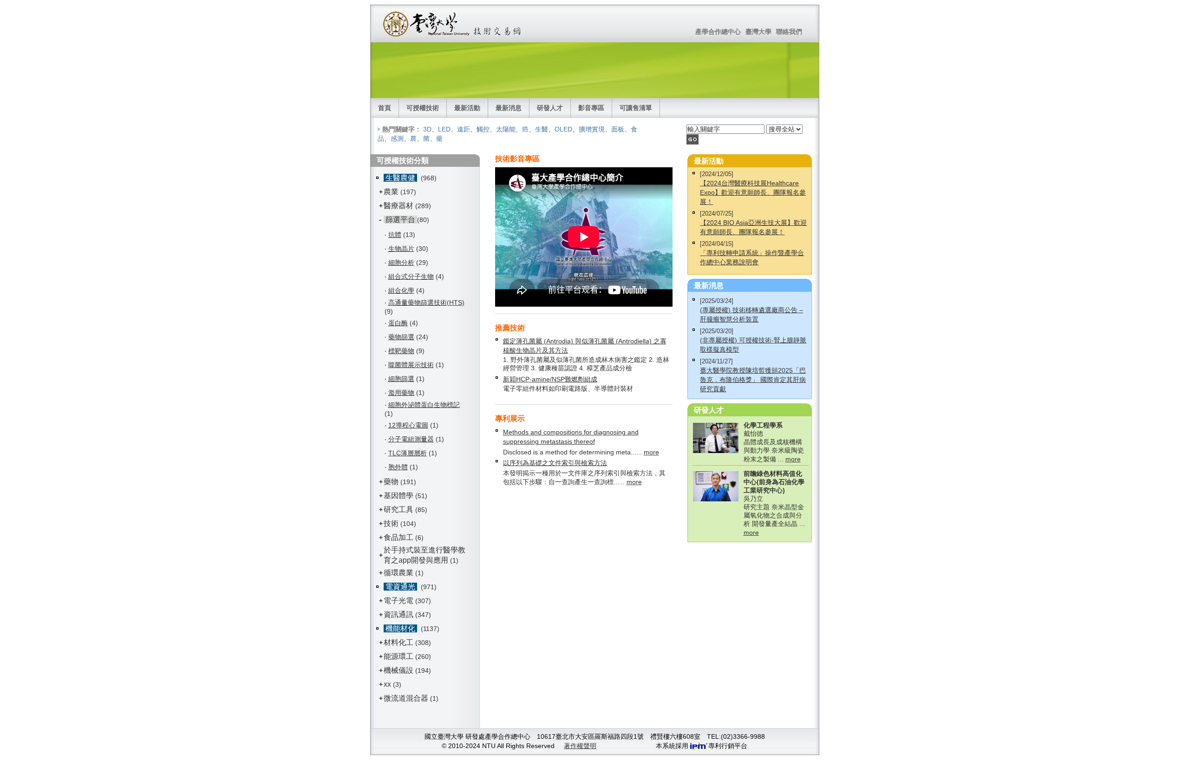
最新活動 (467, 108)
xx (387, 684)
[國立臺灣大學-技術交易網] (452, 23)
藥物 (391, 482)
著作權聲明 (580, 745)
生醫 (541, 129)
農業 (391, 192)
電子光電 (398, 601)
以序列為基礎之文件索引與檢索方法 (555, 463)
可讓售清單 (636, 108)
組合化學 (401, 290)
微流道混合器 (406, 698)
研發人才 (550, 108)
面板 (617, 129)
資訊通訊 (398, 614)
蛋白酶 (398, 323)
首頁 (384, 108)
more (651, 452)
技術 (391, 523)
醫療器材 (399, 206)
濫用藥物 (401, 392)
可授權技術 (422, 108)
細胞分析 (401, 262)
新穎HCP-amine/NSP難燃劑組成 (550, 379)
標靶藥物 (401, 351)
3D (427, 129)
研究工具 (398, 509)
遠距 (463, 129)
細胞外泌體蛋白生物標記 (424, 404)
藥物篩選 (401, 337)
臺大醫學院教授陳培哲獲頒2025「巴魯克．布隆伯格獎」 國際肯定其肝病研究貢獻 (753, 380)
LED (444, 129)
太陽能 (506, 129)
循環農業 (398, 573)
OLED (563, 129)
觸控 (483, 129)
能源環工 (398, 656)
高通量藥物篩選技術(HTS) (426, 302)
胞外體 (398, 467)
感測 (397, 138)
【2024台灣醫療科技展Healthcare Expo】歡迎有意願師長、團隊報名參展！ (753, 192)
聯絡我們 (789, 31)
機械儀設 (398, 670)
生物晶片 (401, 248)
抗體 (394, 234)
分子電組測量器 (411, 439)
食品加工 (398, 537)
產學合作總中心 (718, 31)
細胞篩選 (401, 378)
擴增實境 (592, 129)
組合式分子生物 (411, 276)
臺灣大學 (758, 31)
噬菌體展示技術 (411, 364)
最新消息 (509, 108)
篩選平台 (400, 219)
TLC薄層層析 (407, 453)
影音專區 (591, 108)
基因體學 (398, 496)
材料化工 (398, 642)
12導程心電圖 (408, 425)
